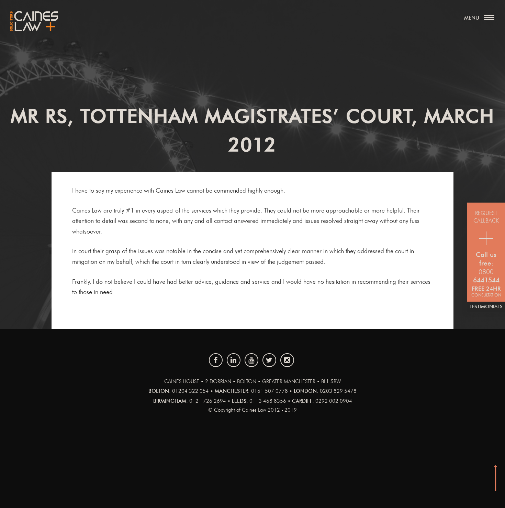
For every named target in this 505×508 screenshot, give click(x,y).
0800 (486, 272)
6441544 (486, 280)
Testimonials (486, 306)
